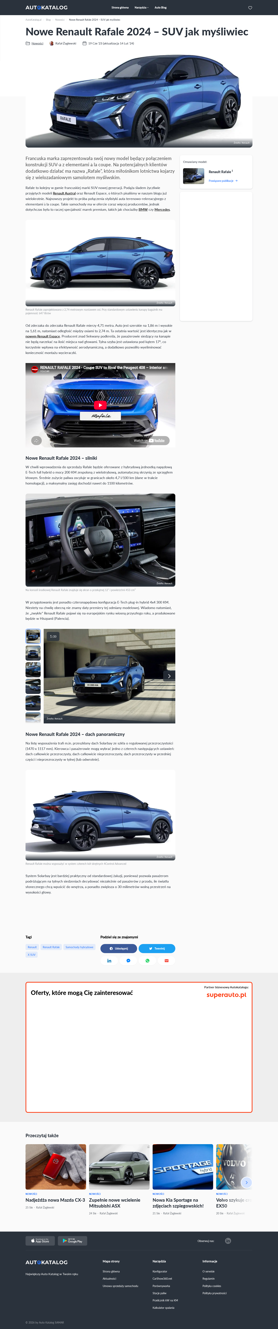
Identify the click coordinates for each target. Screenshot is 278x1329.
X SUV (31, 955)
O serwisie (208, 1271)
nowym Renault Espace (43, 336)
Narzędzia (159, 1261)
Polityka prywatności (215, 1293)
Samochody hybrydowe (79, 947)
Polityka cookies (212, 1286)
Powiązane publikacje (221, 181)
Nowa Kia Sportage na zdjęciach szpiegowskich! (178, 1203)
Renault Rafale (51, 947)
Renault (32, 947)
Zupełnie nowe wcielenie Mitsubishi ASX (114, 1203)
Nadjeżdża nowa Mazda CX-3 (55, 1200)
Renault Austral (64, 193)
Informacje (210, 1261)
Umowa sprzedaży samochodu (120, 1286)
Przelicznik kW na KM (165, 1300)
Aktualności (109, 1278)
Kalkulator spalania (163, 1308)
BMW (143, 209)
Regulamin (209, 1278)
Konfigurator (160, 1271)
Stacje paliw (159, 1293)
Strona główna (111, 1271)
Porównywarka (161, 1286)
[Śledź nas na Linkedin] (228, 1241)
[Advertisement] (216, 256)
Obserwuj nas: (206, 1241)
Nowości (31, 1194)
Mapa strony (111, 1261)
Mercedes (162, 209)
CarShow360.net (162, 1278)
